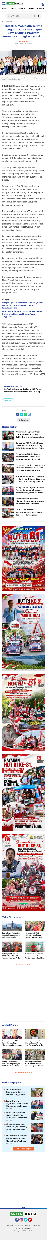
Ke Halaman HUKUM (23, 1073)
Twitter (27, 1223)
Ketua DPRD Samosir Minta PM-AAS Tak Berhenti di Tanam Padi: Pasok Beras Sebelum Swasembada (17, 1115)
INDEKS (22, 8)
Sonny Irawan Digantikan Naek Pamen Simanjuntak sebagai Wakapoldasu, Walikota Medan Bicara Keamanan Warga (17, 1103)
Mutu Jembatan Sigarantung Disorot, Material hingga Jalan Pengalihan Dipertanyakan (16, 1092)
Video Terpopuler (11, 917)
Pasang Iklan (18, 1225)
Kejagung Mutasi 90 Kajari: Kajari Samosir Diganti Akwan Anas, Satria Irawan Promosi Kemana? (12, 1043)
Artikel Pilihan (10, 1025)
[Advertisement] (23, 995)
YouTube (31, 1223)
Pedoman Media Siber (32, 1225)
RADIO (13, 8)
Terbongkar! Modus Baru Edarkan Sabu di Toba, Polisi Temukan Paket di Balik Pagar (34, 1043)
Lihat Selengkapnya (23, 1149)
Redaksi (10, 1225)
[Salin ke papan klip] (29, 414)
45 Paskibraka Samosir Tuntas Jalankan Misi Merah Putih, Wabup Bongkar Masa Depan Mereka (16, 1138)
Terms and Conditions (23, 1228)
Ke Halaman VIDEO (23, 965)
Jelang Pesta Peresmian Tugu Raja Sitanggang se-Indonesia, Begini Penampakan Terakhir (11, 935)
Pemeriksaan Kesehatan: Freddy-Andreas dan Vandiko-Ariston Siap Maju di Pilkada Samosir (34, 956)
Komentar (25, 420)
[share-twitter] (21, 414)
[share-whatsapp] (25, 414)
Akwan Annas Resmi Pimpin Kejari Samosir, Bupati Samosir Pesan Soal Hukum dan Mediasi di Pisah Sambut (17, 1127)
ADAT (31, 8)
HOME (5, 8)
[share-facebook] (17, 414)
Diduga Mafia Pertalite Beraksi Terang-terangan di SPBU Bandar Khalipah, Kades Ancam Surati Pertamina (12, 1064)
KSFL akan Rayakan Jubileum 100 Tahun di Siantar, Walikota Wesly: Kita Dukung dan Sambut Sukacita (22, 390)
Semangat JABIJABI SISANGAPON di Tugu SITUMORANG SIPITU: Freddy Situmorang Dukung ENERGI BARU (33, 935)
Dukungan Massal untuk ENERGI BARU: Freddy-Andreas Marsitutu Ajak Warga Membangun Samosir (11, 956)
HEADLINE (8, 400)
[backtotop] (23, 1209)
